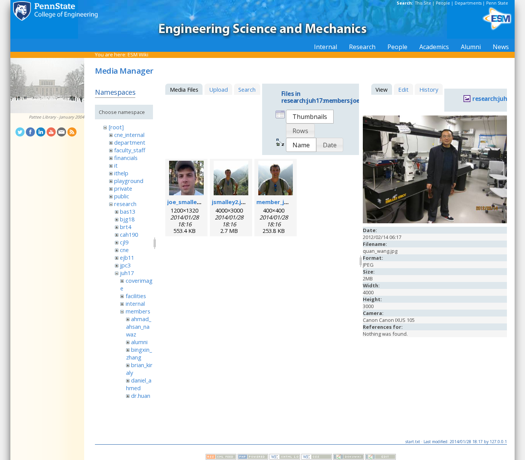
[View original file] (435, 221)
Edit (403, 89)
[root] (116, 127)
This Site (423, 3)
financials (126, 158)
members (138, 311)
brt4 (125, 227)
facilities (136, 296)
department (129, 142)
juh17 (127, 273)
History (428, 89)
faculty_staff (129, 150)
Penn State (497, 3)
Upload (218, 89)
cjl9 (124, 242)
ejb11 (127, 257)
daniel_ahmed (138, 384)
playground (128, 181)
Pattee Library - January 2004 (56, 117)
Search (247, 89)
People (443, 3)
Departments (468, 3)
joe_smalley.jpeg (190, 202)
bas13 (127, 211)
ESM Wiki (138, 54)
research (125, 204)
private (123, 188)
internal (135, 303)
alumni (139, 342)
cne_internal (129, 134)
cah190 (129, 234)
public (121, 196)
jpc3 (125, 265)
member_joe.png (280, 202)
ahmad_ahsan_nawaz (138, 326)
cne (124, 250)
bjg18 (127, 219)
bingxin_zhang (139, 353)
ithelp (121, 173)
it (116, 165)
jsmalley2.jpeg (232, 202)
